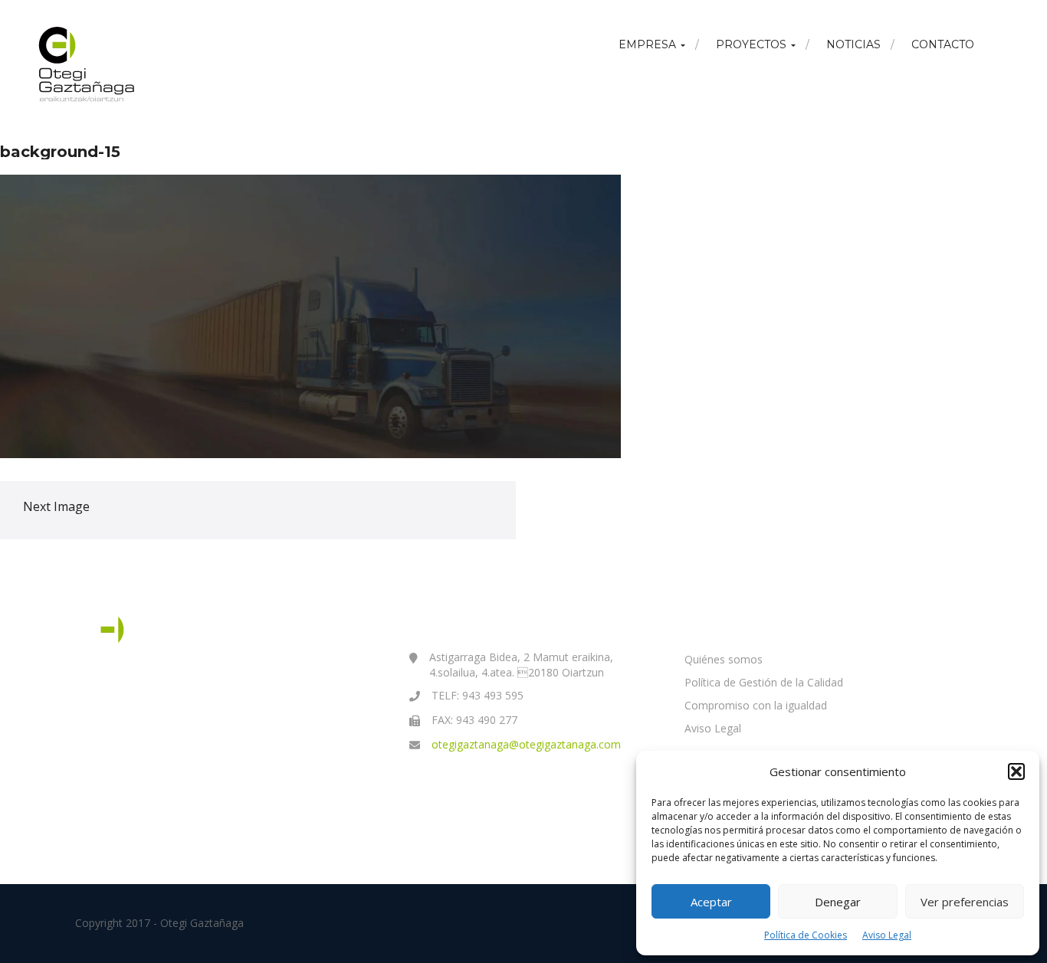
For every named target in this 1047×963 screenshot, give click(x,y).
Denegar (838, 901)
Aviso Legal (886, 935)
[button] (1016, 771)
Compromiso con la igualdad (755, 705)
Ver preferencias (965, 901)
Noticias (853, 44)
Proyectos (752, 44)
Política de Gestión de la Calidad (763, 682)
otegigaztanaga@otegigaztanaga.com (526, 744)
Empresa (649, 44)
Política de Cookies (805, 935)
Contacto (942, 44)
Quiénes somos (723, 659)
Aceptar (711, 901)
